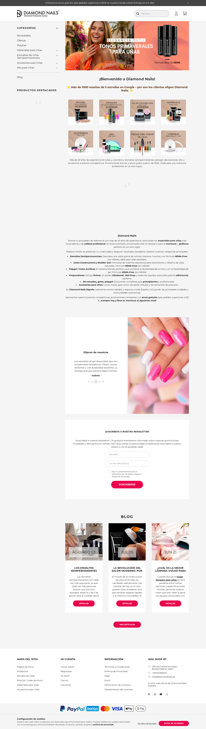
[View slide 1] (125, 66)
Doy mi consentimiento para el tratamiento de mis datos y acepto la (126, 474)
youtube (161, 694)
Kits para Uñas (25, 67)
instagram (155, 694)
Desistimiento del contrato (119, 689)
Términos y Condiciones (117, 667)
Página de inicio (25, 667)
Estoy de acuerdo (174, 723)
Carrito (64, 680)
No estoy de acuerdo (147, 723)
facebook (149, 694)
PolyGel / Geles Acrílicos (30, 680)
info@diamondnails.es (163, 677)
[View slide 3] (96, 383)
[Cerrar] (188, 3)
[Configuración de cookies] (167, 694)
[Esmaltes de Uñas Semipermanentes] (111, 112)
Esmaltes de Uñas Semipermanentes (28, 56)
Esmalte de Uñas (26, 676)
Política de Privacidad (120, 477)
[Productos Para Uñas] (173, 112)
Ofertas (21, 40)
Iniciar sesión (67, 667)
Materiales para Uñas (29, 50)
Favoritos (66, 685)
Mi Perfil (65, 676)
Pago (107, 676)
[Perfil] (176, 13)
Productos (22, 671)
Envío (107, 680)
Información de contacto (118, 685)
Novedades (24, 35)
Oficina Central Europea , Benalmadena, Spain (165, 667)
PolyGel (21, 45)
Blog (20, 77)
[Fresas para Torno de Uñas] (142, 143)
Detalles (84, 603)
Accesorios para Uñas (29, 62)
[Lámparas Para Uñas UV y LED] (173, 143)
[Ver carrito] (185, 13)
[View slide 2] (129, 66)
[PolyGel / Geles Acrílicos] (80, 112)
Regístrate (66, 671)
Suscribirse (127, 484)
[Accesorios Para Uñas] (80, 143)
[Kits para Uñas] (111, 143)
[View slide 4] (99, 383)
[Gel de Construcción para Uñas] (142, 112)
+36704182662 (159, 673)
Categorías (26, 28)
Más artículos (127, 624)
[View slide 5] (103, 383)
